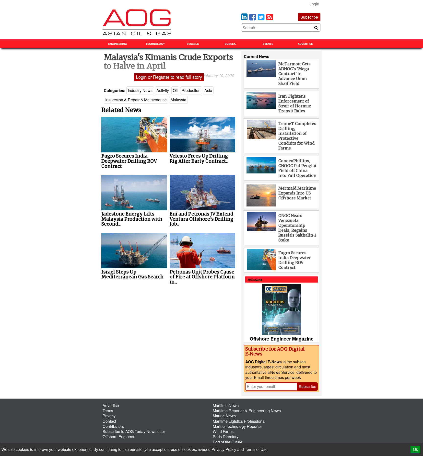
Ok (415, 449)
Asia (208, 90)
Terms (108, 410)
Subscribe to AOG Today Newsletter (134, 431)
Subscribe (309, 17)
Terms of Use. (257, 449)
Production (191, 90)
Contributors (113, 426)
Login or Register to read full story (169, 77)
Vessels (193, 44)
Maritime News (226, 405)
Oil (175, 90)
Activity (162, 90)
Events (268, 44)
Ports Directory (225, 436)
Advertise (305, 44)
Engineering (117, 44)
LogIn (314, 4)
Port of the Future (227, 442)
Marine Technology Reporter (237, 426)
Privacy (109, 415)
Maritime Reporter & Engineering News (247, 410)
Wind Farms (223, 431)
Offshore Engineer (118, 436)
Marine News (224, 415)
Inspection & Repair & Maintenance (136, 100)
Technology (155, 44)
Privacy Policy (224, 449)
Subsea (230, 44)
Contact (109, 421)
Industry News (140, 90)
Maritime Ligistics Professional (239, 421)
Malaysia (178, 100)
